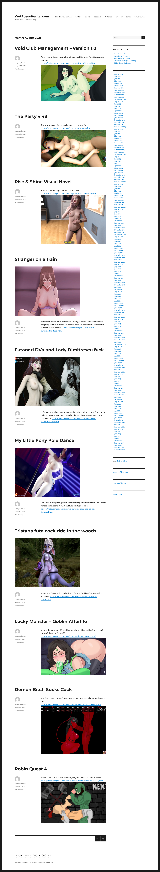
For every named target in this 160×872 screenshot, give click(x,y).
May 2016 (117, 354)
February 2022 (119, 198)
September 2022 (120, 182)
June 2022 (117, 189)
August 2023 (118, 157)
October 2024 (119, 125)
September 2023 (120, 154)
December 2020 (119, 228)
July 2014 (117, 404)
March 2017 (118, 331)
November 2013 (119, 422)
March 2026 (118, 86)
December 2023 (119, 147)
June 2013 (117, 434)
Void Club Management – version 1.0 (55, 48)
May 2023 (117, 163)
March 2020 (118, 248)
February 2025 (119, 115)
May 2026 (117, 81)
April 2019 (117, 273)
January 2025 (119, 118)
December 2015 (119, 365)
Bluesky (119, 17)
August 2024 (118, 129)
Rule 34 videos (122, 461)
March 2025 (118, 113)
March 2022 (118, 196)
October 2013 (118, 425)
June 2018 (117, 296)
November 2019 (119, 257)
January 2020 (119, 253)
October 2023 (119, 152)
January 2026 (119, 90)
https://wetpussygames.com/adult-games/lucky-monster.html (68, 636)
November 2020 (119, 230)
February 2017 (119, 333)
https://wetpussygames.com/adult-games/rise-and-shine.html (68, 193)
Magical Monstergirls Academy (125, 61)
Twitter (78, 17)
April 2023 (117, 166)
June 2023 (117, 161)
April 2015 (117, 383)
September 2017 (119, 317)
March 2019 (118, 276)
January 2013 (118, 445)
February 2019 (119, 278)
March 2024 (118, 141)
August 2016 (118, 347)
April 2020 (118, 246)
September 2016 (120, 344)
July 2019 (117, 267)
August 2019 (118, 264)
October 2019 (119, 260)
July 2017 (117, 322)
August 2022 (118, 184)
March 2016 (118, 358)
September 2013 (119, 427)
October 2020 (119, 232)
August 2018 (118, 292)
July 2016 (117, 349)
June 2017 (117, 324)
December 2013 (119, 420)
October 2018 (118, 287)
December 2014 (119, 393)
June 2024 (117, 134)
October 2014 (118, 397)
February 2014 (119, 415)
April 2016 (117, 356)
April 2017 (117, 328)
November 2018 (119, 285)
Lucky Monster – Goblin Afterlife (51, 621)
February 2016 (119, 360)
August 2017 (118, 319)
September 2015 (119, 372)
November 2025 (119, 95)
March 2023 (118, 168)
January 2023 (118, 173)
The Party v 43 (31, 116)
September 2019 (120, 262)
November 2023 (119, 150)
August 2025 (118, 102)
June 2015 (117, 379)
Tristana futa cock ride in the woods (55, 531)
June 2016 (117, 351)
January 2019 (118, 280)
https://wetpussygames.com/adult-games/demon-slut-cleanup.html (71, 704)
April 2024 (118, 138)
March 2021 (118, 221)
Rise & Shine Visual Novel (43, 181)
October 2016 (119, 342)
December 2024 (119, 120)
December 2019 (119, 255)
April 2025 (118, 111)
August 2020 (118, 237)
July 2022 (117, 186)
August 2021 (118, 209)
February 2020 (119, 251)
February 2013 (119, 443)
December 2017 (119, 310)
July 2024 (117, 131)
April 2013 (117, 438)
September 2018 (119, 289)
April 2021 (117, 218)
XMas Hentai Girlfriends (122, 63)
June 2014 (117, 406)
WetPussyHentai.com (32, 16)
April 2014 (117, 411)
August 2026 (118, 74)
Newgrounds (139, 17)
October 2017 (118, 315)
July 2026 (117, 76)
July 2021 (117, 212)
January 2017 (118, 335)
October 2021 (118, 205)
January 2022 (119, 200)
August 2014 (118, 402)
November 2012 (119, 450)
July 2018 (117, 294)
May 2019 (117, 271)
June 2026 (117, 79)
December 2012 (119, 448)
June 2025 (117, 106)
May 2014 (117, 409)
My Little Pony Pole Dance (44, 440)
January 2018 (118, 308)
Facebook (97, 17)
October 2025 (119, 97)
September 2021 (119, 207)
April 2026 (118, 83)
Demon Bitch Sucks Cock (43, 689)
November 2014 (119, 395)
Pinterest (108, 17)
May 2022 (117, 191)
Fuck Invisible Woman (122, 54)
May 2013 (117, 436)
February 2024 (119, 143)
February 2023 (119, 170)
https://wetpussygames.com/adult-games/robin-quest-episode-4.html (72, 781)
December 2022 (119, 175)
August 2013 (118, 429)
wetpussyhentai (20, 63)
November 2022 (119, 177)
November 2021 (119, 202)
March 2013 (118, 441)
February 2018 (119, 306)
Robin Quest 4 (31, 769)
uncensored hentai (119, 483)
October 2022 (119, 180)
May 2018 (117, 299)
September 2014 (119, 399)
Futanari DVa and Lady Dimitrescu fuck (59, 349)
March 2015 (118, 386)
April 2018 (117, 301)
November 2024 (119, 122)
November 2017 (119, 312)
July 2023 (117, 159)
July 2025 (117, 104)
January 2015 (118, 390)
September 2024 (120, 127)
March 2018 (118, 303)
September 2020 (120, 235)
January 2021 (118, 225)
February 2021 (119, 223)
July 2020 (117, 239)
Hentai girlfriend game (120, 472)
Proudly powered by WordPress (42, 862)
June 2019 (117, 269)
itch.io (128, 17)
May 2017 (117, 326)
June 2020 (117, 241)
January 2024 (119, 145)
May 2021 (117, 216)
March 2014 (118, 413)
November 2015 (119, 367)
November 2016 (119, 340)
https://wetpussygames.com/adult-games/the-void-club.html (68, 63)
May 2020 (117, 244)
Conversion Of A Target (122, 58)
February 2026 (119, 88)
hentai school (117, 494)
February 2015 (119, 388)
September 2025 (120, 99)
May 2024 (117, 136)
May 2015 (117, 381)
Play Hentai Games (63, 17)
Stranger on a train (36, 259)
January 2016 (118, 363)
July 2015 (117, 377)
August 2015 (118, 374)
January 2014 (118, 418)
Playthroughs (19, 69)
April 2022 (118, 193)
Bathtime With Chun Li (122, 56)
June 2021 (117, 214)
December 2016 (119, 338)
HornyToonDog (20, 327)
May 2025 (117, 109)
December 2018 (119, 283)
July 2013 (117, 432)
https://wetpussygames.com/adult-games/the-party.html (66, 128)
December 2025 (119, 92)
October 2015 (118, 370)
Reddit (87, 17)
